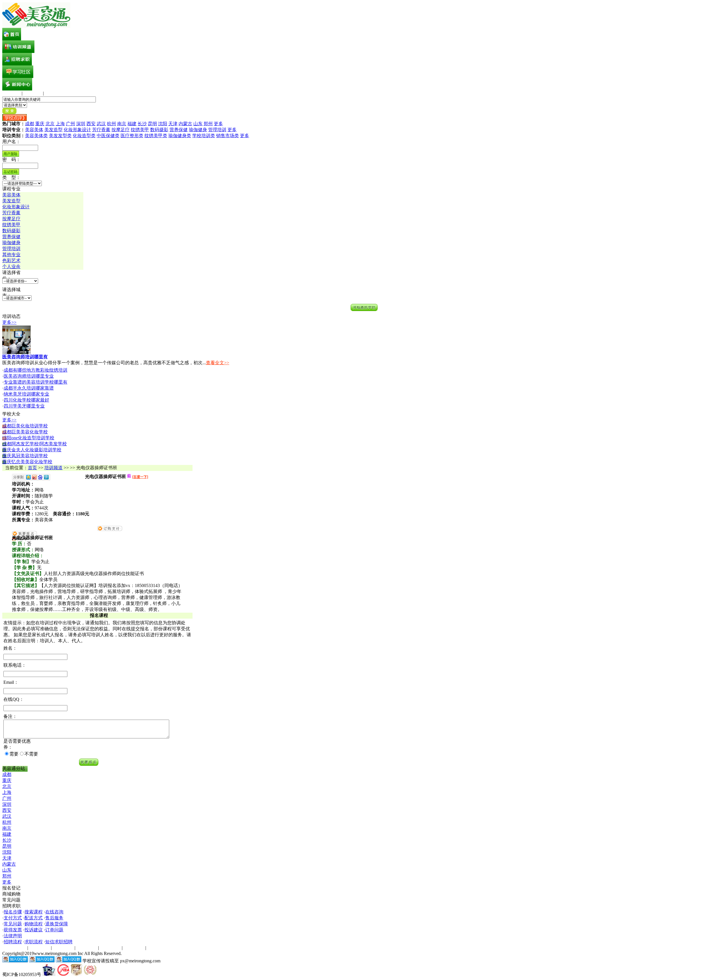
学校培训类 (203, 135)
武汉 (101, 123)
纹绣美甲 (140, 129)
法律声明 (13, 935)
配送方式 (33, 917)
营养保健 (178, 129)
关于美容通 (13, 947)
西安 (91, 123)
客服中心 (54, 93)
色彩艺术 (11, 260)
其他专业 (11, 254)
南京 (121, 123)
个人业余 (11, 266)
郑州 (208, 123)
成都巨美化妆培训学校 (25, 425)
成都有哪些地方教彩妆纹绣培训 (35, 370)
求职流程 (33, 941)
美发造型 (53, 129)
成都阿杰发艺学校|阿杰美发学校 (34, 443)
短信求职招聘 (59, 941)
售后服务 (54, 917)
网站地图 (134, 947)
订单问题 (54, 929)
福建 (131, 123)
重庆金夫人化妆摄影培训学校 (31, 449)
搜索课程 (33, 911)
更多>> (9, 322)
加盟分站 (87, 947)
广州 (70, 123)
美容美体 (34, 129)
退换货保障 (56, 923)
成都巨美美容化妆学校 (25, 431)
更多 (218, 123)
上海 (60, 123)
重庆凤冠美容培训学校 (25, 455)
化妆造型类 (84, 135)
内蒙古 (185, 123)
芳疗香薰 (101, 129)
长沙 (142, 123)
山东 (197, 123)
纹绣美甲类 (155, 135)
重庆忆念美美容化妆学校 (27, 461)
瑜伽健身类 (179, 135)
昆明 (152, 123)
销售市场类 (227, 135)
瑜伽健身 (198, 129)
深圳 (80, 123)
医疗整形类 (132, 135)
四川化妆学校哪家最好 (26, 400)
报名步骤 (13, 911)
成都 (29, 123)
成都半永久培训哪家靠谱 (29, 388)
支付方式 (13, 917)
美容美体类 (36, 135)
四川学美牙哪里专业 (24, 405)
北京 (50, 123)
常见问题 (13, 923)
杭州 (111, 123)
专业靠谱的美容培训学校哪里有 (35, 382)
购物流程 (33, 923)
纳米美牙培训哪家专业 (26, 394)
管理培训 (217, 129)
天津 (172, 123)
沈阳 (162, 123)
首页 (32, 467)
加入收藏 (11, 93)
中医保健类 (108, 135)
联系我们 (110, 947)
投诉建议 (33, 929)
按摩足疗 (120, 129)
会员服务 (63, 947)
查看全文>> (217, 362)
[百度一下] (140, 477)
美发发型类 (60, 135)
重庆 (39, 123)
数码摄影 (159, 129)
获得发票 (13, 929)
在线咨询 (54, 911)
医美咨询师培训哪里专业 (29, 376)
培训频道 (53, 467)
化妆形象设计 (77, 129)
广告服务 (39, 947)
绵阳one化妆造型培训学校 (28, 437)
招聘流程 (13, 941)
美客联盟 (33, 93)
